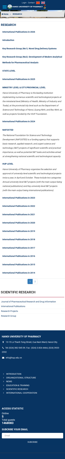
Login (24, 3)
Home (5, 14)
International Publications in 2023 (18, 198)
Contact (31, 3)
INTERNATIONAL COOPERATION (21, 393)
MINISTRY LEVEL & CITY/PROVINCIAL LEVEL (24, 87)
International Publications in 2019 (18, 231)
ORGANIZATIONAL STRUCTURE (21, 377)
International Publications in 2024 (18, 121)
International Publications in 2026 (18, 32)
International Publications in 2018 (18, 239)
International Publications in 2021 (18, 214)
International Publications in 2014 (18, 273)
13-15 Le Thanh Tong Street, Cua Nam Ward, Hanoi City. (31, 342)
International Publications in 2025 (18, 79)
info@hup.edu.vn (13, 357)
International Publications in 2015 (18, 264)
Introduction (8, 40)
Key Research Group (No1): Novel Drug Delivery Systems (29, 48)
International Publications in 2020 (18, 223)
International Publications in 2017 (18, 248)
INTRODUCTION (13, 374)
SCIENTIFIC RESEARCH (17, 389)
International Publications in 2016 (18, 256)
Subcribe (32, 442)
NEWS (9, 381)
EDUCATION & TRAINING (17, 385)
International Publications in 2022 (18, 206)
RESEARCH (17, 14)
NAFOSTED (7, 130)
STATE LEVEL (8, 71)
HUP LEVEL (7, 164)
